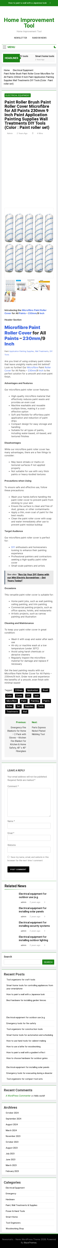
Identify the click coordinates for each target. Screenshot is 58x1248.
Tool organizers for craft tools (20, 979)
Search (8, 956)
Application (14, 351)
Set (18, 706)
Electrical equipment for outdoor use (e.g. (25, 1017)
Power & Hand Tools (15, 1211)
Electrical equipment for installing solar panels (27, 1067)
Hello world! (39, 1096)
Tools (7, 355)
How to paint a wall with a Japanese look (27, 3)
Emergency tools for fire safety (21, 1023)
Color (9, 695)
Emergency (11, 1193)
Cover (8, 313)
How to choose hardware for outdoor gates (27, 1058)
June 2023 (10, 1159)
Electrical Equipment (17, 95)
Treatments (44, 351)
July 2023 (10, 1153)
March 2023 (11, 1165)
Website (11, 845)
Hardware (10, 1199)
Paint (37, 310)
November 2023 (13, 1136)
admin (10, 133)
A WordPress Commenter (18, 1095)
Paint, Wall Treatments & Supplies (21, 1205)
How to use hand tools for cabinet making (26, 1041)
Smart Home (12, 1217)
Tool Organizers (13, 1223)
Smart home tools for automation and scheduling (29, 1035)
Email (10, 833)
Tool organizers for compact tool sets (24, 1079)
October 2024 (12, 1113)
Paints (22, 313)
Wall (36, 351)
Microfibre (28, 310)
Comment (13, 786)
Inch (42, 313)
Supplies (30, 351)
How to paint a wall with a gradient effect (25, 1052)
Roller (43, 310)
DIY (51, 351)
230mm (32, 313)
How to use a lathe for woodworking (23, 1046)
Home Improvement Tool (29, 23)
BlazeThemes (30, 1242)
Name (11, 821)
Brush (45, 690)
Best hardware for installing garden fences (26, 1000)
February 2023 (12, 1171)
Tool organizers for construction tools (24, 1029)
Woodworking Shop (15, 1228)
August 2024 (12, 1124)
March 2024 (11, 1130)
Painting (22, 351)
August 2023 (12, 1148)
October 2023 (12, 1142)
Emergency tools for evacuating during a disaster (29, 1073)
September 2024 (13, 1118)
